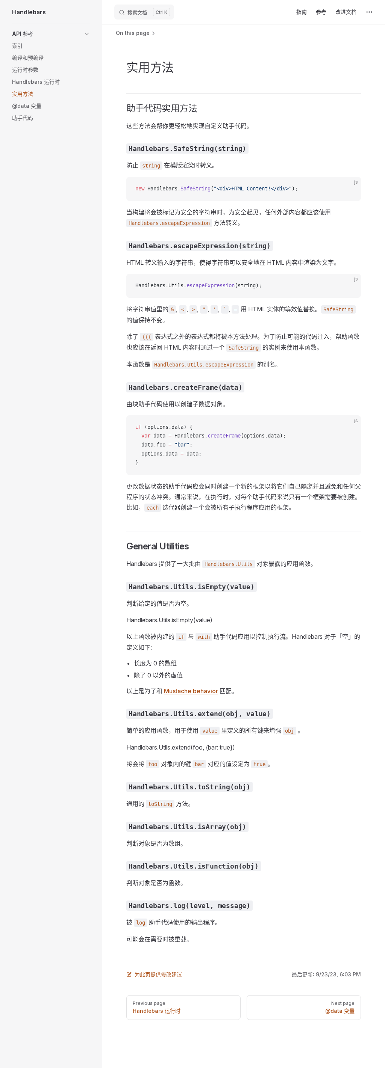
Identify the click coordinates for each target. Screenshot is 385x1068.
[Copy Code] (348, 188)
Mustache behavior (191, 691)
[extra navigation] (369, 12)
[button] (51, 34)
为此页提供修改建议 (158, 974)
